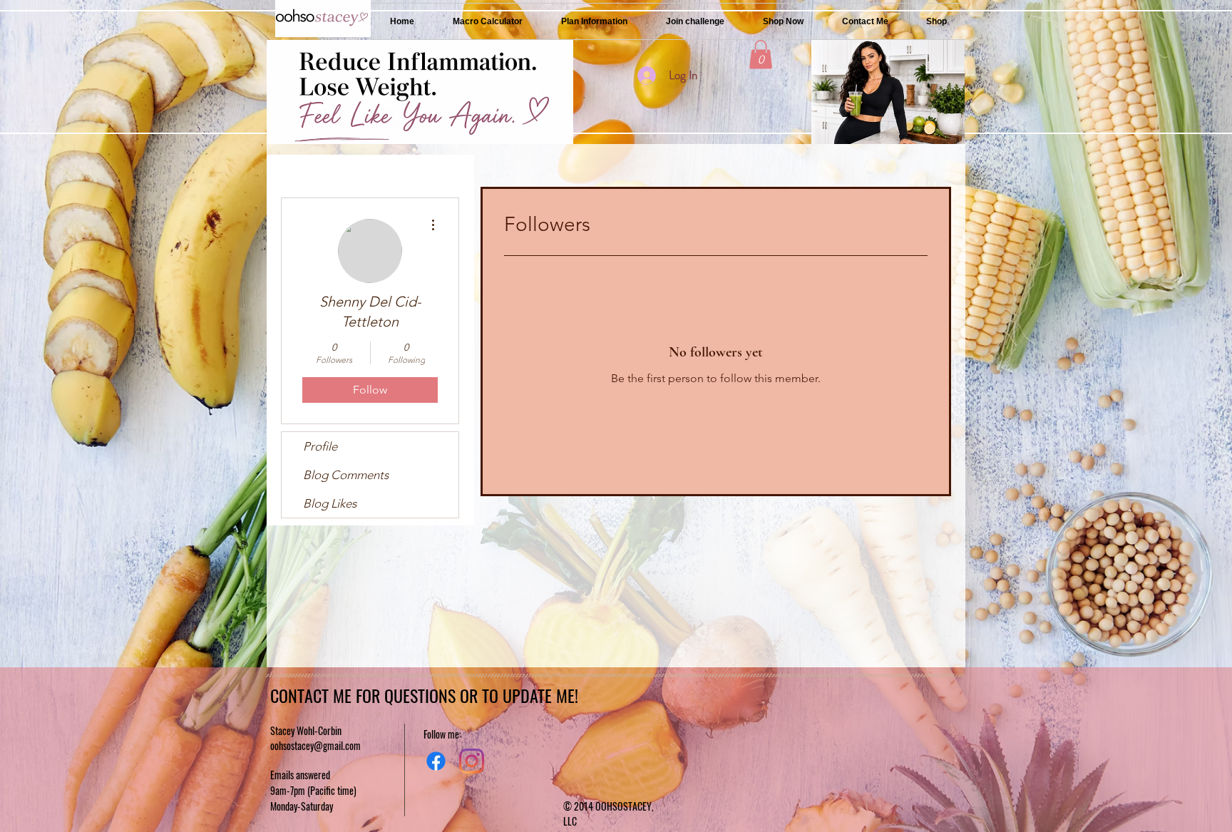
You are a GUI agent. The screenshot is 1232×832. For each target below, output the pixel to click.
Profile (320, 446)
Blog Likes (329, 503)
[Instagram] (471, 761)
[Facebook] (435, 761)
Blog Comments (346, 475)
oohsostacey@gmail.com (315, 745)
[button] (761, 54)
